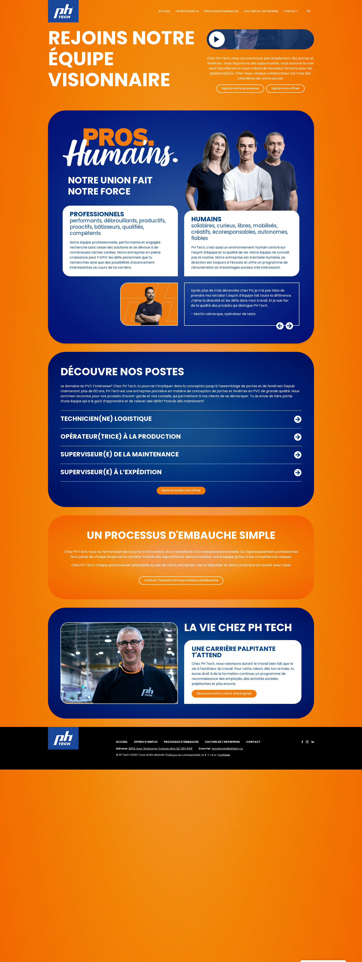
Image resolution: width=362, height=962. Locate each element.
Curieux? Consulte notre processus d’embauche (181, 580)
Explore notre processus (240, 88)
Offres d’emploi (187, 11)
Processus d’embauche (221, 11)
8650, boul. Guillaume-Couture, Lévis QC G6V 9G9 (160, 749)
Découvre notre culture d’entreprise (224, 693)
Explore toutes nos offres (181, 490)
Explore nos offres (285, 88)
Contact (290, 11)
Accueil (164, 11)
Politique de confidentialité (183, 755)
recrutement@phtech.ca (227, 749)
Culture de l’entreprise (261, 11)
